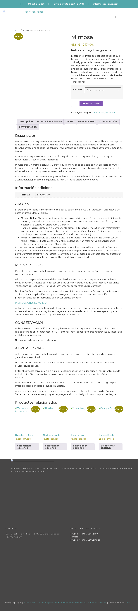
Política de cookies (97, 602)
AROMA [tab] (70, 121)
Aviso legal (29, 602)
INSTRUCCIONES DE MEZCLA (31, 303)
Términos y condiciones (72, 602)
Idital (128, 602)
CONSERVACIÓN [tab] (108, 121)
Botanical (38, 30)
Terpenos (27, 30)
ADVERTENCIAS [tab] (28, 127)
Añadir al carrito (91, 103)
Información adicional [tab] (49, 121)
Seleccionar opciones (24, 446)
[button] (123, 17)
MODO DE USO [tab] (86, 121)
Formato (77, 89)
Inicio (17, 30)
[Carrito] (107, 17)
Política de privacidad (48, 602)
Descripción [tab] (26, 121)
